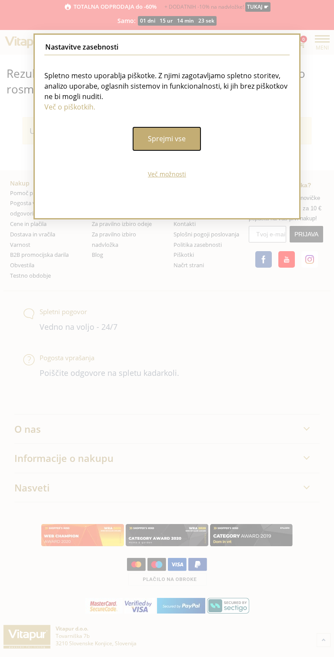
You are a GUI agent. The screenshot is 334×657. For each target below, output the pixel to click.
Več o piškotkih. (69, 107)
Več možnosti (167, 174)
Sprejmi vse (167, 138)
